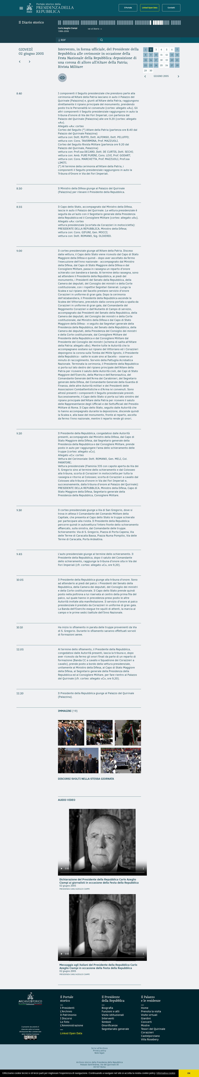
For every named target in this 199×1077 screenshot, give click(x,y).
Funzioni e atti (110, 1011)
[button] (102, 40)
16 (151, 60)
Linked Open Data (149, 7)
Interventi (108, 1018)
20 (172, 60)
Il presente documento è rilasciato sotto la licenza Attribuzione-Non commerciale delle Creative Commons (30, 1030)
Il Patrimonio (68, 1015)
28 (177, 65)
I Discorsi (66, 1018)
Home (144, 1008)
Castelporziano (150, 1036)
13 (172, 55)
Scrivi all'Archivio (99, 1048)
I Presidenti (67, 1008)
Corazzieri (147, 1032)
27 (172, 65)
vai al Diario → (95, 28)
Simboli (106, 1022)
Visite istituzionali (113, 1015)
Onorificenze (110, 1025)
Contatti (171, 7)
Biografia (107, 1008)
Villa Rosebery (150, 1039)
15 (146, 60)
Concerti (146, 1022)
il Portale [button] (128, 7)
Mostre (145, 1025)
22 (145, 65)
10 (156, 55)
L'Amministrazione (71, 1025)
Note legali (99, 1053)
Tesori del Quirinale (153, 1029)
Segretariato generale (115, 1029)
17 (156, 60)
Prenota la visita (151, 1011)
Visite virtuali (149, 1015)
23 (150, 65)
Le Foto (64, 1022)
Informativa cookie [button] (165, 1073)
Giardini (146, 1018)
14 (177, 55)
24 (156, 65)
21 (177, 60)
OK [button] (188, 1073)
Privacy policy (99, 1050)
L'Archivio (66, 1011)
